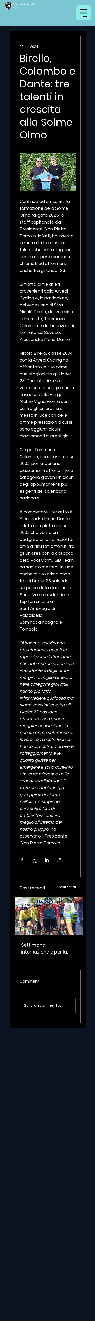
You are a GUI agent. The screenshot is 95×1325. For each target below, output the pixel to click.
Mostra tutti (66, 887)
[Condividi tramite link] (59, 860)
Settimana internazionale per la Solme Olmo (44, 948)
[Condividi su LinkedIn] (46, 860)
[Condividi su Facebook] (22, 860)
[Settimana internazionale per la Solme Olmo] (49, 916)
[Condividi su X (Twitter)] (34, 860)
